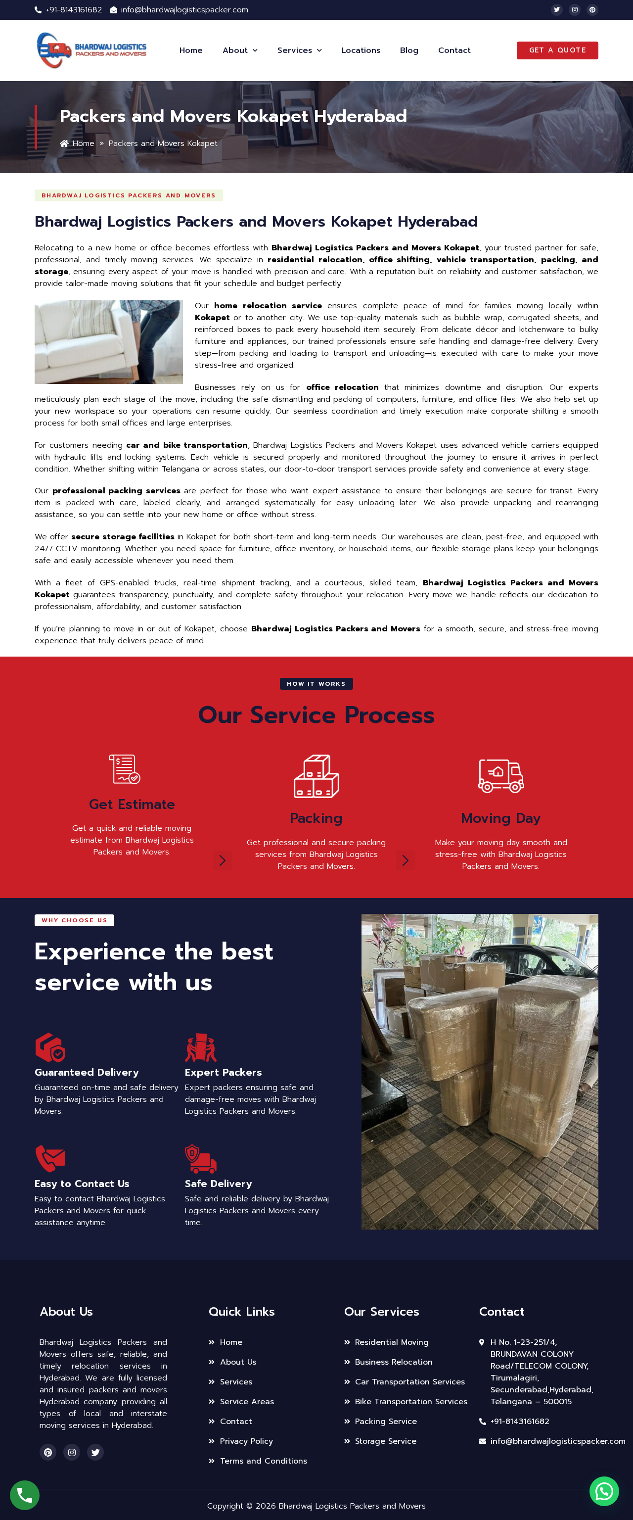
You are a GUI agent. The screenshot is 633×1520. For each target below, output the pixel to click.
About (235, 50)
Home (191, 50)
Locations (361, 50)
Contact (454, 50)
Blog (409, 50)
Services (294, 50)
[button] (129, 195)
